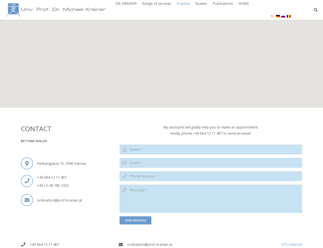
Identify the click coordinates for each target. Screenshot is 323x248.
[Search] (316, 10)
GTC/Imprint (291, 244)
